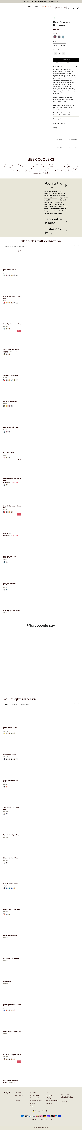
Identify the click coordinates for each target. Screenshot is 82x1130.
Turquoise (4, 275)
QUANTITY (56, 49)
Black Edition (7, 759)
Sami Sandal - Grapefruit (11, 909)
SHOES (37, 6)
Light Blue (62, 37)
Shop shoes (18, 1092)
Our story (33, 1092)
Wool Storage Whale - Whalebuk (10, 557)
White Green (4, 814)
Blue (7, 888)
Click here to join (65, 1101)
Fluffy (12, 1010)
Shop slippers (19, 1095)
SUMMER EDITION (47, 6)
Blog (31, 1106)
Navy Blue (7, 814)
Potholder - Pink (8, 453)
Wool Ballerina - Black (10, 883)
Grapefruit (4, 914)
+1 (17, 380)
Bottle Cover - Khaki (10, 401)
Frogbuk (7, 562)
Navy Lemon (4, 733)
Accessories (25, 704)
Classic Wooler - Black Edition (10, 781)
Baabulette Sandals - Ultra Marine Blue (12, 1005)
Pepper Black (7, 733)
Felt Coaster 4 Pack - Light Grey (12, 479)
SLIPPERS (29, 6)
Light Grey (14, 275)
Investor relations (35, 1098)
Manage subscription (52, 1100)
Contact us (49, 1103)
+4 (17, 275)
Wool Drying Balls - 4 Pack (11, 610)
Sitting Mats (7, 533)
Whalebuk (4, 562)
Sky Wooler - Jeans (9, 754)
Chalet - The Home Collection (14, 246)
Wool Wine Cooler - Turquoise (9, 270)
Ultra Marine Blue (4, 1010)
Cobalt (12, 888)
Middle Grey (9, 759)
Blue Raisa (7, 1059)
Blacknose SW (12, 759)
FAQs (47, 1092)
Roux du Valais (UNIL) (14, 759)
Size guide (49, 1095)
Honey (9, 302)
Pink (4, 457)
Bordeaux (55, 37)
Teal (9, 888)
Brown (12, 302)
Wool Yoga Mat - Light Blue (12, 324)
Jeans (4, 759)
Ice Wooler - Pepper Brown (12, 1054)
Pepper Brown (4, 1059)
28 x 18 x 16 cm (59, 45)
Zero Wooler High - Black (11, 835)
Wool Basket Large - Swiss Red (12, 506)
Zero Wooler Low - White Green (11, 808)
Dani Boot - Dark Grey (10, 1080)
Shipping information (59, 119)
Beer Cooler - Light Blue (11, 427)
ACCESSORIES (35, 9)
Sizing (55, 127)
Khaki (7, 328)
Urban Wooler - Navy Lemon (10, 728)
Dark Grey (59, 37)
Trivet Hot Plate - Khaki (11, 349)
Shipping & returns (51, 1098)
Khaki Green (12, 275)
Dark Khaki (9, 914)
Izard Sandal (7, 981)
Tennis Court (12, 733)
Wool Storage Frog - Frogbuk (9, 584)
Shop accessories (20, 1098)
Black (7, 862)
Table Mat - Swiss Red (10, 375)
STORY (44, 9)
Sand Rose (12, 1059)
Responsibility (34, 1095)
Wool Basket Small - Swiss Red (12, 297)
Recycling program (36, 1100)
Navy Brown (14, 1059)
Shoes (7, 704)
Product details (57, 66)
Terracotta (7, 1010)
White (4, 862)
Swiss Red (4, 303)
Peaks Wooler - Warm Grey (12, 1031)
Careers (32, 1103)
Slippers (15, 704)
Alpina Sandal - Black (10, 935)
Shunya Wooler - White (10, 858)
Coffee (9, 733)
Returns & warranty (59, 123)
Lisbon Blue (7, 914)
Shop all (17, 1100)
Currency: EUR (61, 8)
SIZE (54, 41)
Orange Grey (7, 786)
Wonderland (14, 733)
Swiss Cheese (7, 303)
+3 (17, 302)
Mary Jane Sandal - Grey (11, 958)
